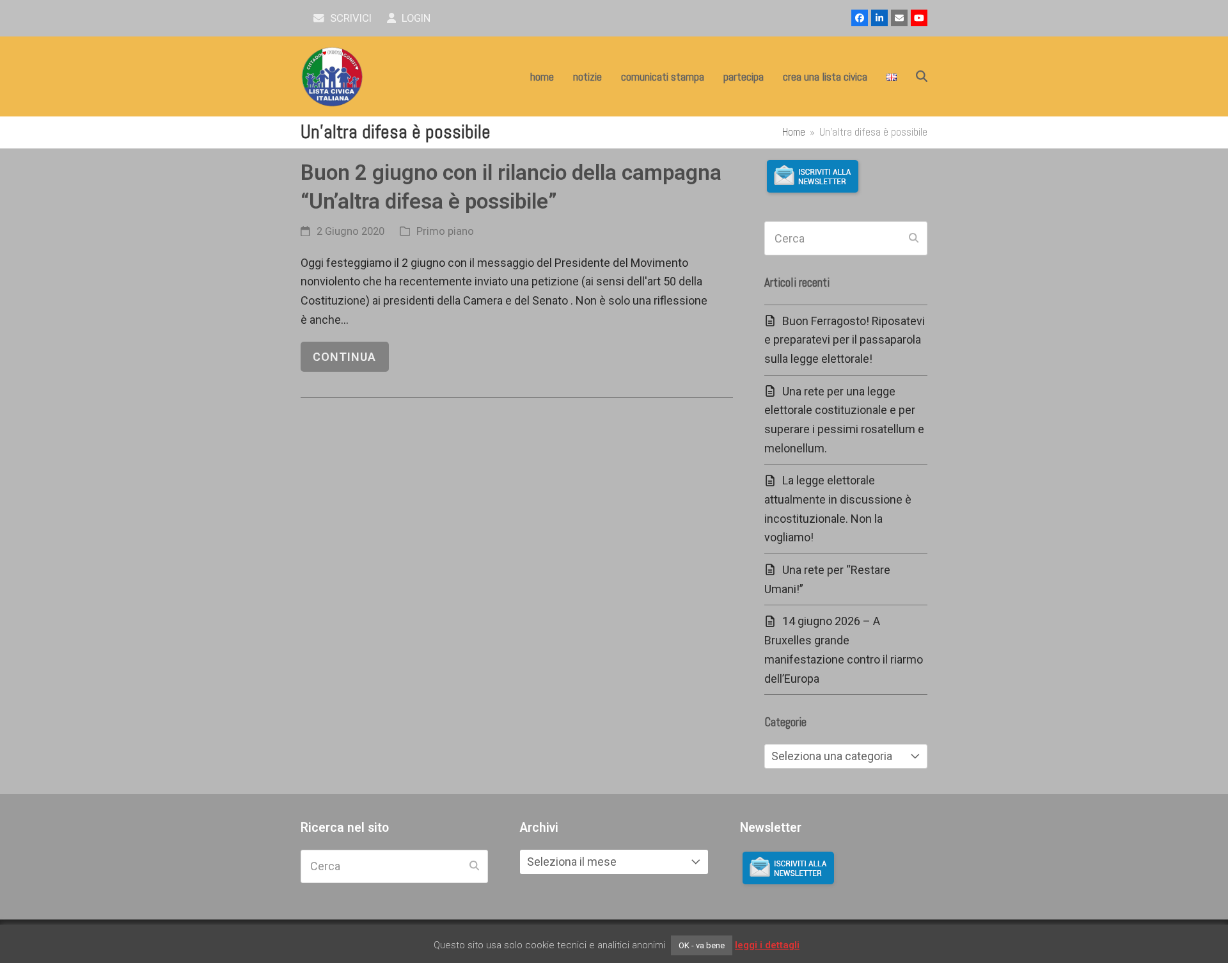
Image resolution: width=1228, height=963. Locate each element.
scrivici (349, 18)
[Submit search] (913, 238)
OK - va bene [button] (702, 945)
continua (344, 356)
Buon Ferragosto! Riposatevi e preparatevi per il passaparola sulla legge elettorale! (844, 339)
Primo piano (445, 231)
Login (414, 18)
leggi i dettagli (767, 945)
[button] (921, 77)
